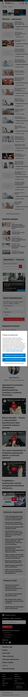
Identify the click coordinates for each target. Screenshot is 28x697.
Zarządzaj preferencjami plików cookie (14, 363)
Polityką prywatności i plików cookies (14, 351)
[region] (14, 348)
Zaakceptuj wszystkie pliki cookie (14, 355)
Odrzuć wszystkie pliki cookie (14, 360)
